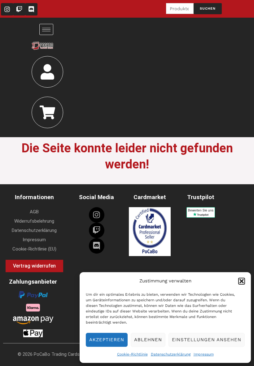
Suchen (208, 9)
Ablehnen (148, 339)
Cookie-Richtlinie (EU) (34, 249)
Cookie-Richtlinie (132, 354)
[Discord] (96, 246)
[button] (242, 281)
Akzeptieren (106, 339)
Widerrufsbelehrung (34, 221)
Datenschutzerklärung (170, 354)
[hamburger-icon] (46, 29)
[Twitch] (96, 230)
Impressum (204, 354)
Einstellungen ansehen (206, 339)
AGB (34, 212)
